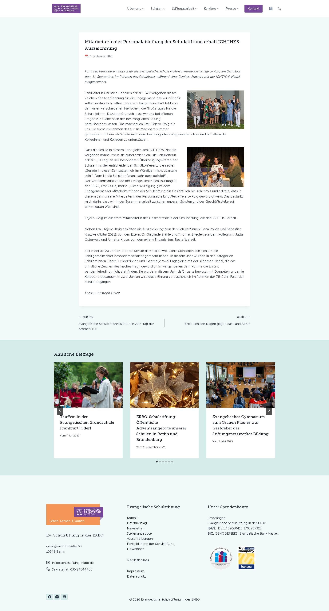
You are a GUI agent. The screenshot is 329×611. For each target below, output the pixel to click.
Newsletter (135, 528)
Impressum (135, 571)
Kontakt (253, 8)
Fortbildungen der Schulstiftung (150, 544)
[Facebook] (49, 597)
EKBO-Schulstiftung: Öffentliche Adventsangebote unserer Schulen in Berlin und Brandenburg (161, 428)
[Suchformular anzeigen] (279, 8)
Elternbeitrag (137, 523)
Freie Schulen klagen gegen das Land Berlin (217, 321)
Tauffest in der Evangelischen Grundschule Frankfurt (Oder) (87, 422)
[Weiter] (269, 410)
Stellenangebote (139, 533)
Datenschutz (136, 576)
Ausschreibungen (140, 538)
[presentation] (88, 385)
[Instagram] (271, 8)
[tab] (157, 462)
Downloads (135, 549)
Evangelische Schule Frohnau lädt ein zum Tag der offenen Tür (116, 323)
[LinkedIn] (64, 597)
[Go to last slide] (60, 410)
